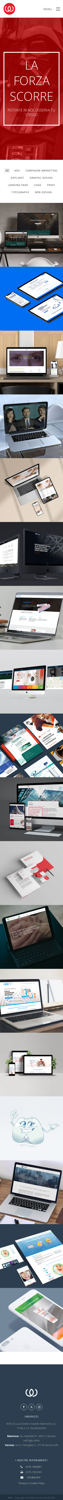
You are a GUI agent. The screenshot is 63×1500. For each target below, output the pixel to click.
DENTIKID (31, 1233)
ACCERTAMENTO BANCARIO (31, 278)
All (7, 170)
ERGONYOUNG (31, 406)
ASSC (32, 917)
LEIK (31, 980)
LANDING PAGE (18, 185)
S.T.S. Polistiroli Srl (31, 661)
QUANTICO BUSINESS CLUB (31, 215)
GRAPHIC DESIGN (41, 177)
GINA (31, 1108)
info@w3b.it (33, 1477)
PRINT (51, 185)
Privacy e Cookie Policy (32, 1483)
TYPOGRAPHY (20, 192)
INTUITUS (31, 853)
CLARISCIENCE (31, 789)
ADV (17, 170)
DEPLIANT (17, 177)
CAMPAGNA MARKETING (41, 170)
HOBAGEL (31, 598)
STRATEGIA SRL (31, 1172)
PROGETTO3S (31, 342)
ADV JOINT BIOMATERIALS (31, 725)
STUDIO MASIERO (31, 1044)
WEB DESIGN (43, 192)
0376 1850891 (34, 1466)
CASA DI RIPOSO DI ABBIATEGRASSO (31, 470)
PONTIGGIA (31, 534)
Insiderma (31, 1300)
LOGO (37, 185)
